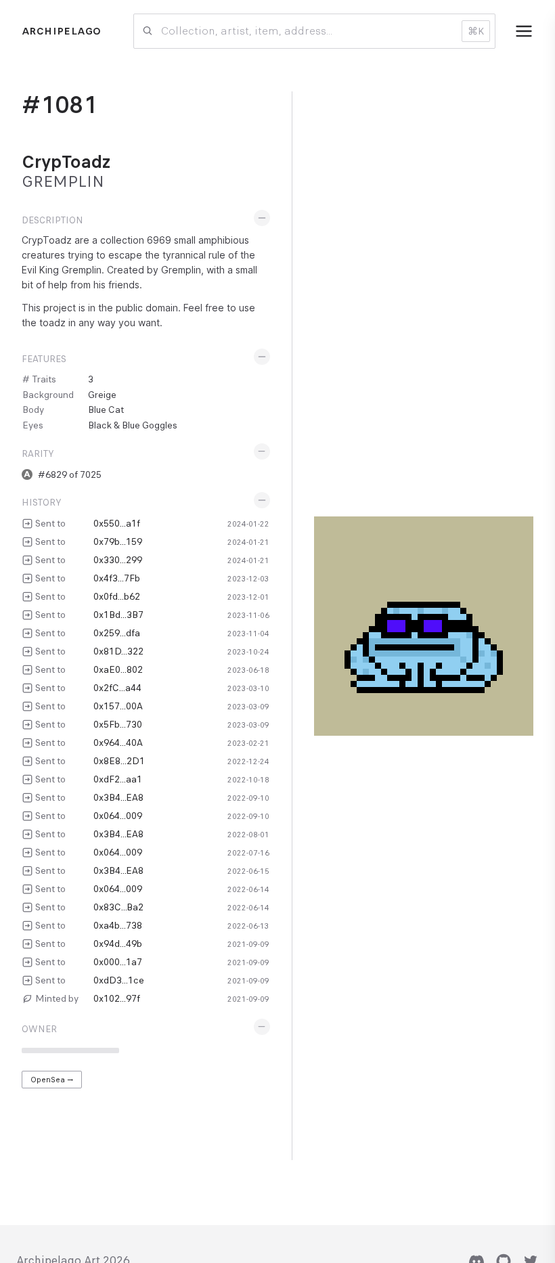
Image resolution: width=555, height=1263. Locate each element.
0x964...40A (118, 742)
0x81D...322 (118, 651)
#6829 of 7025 (70, 474)
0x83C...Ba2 (118, 907)
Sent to (50, 523)
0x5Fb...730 (117, 724)
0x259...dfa (116, 633)
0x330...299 (117, 560)
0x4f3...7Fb (116, 578)
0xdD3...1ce (118, 980)
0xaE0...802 (118, 669)
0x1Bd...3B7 (118, 614)
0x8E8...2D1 (119, 761)
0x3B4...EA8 (118, 797)
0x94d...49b (117, 943)
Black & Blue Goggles (132, 425)
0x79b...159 (117, 541)
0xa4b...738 (117, 925)
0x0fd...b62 (116, 596)
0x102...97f (116, 998)
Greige (102, 394)
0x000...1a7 (117, 962)
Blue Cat (106, 409)
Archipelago (61, 31)
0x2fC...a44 (117, 687)
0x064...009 (117, 815)
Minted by (57, 998)
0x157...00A (118, 706)
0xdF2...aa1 (117, 779)
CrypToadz (66, 162)
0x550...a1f (116, 523)
